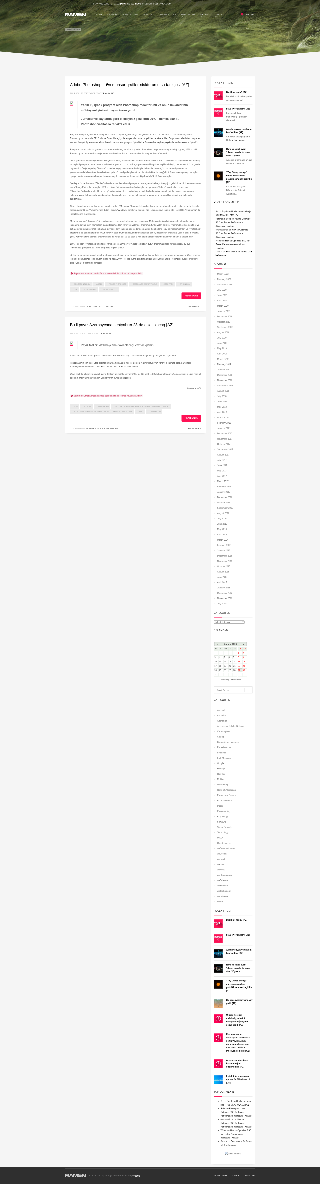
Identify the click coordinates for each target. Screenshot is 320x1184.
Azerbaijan (103, 406)
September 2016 (225, 508)
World (220, 901)
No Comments (194, 306)
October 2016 (223, 502)
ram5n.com (185, 284)
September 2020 (225, 284)
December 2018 (224, 375)
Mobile (220, 779)
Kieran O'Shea (235, 679)
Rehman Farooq (223, 219)
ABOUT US (250, 1175)
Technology (222, 832)
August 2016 (223, 513)
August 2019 (223, 332)
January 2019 (223, 369)
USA (75, 289)
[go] (248, 690)
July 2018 (221, 396)
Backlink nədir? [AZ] (236, 92)
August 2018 (223, 391)
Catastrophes (223, 731)
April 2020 (222, 300)
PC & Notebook (224, 800)
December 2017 (224, 433)
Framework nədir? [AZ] (238, 109)
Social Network (224, 827)
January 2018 (223, 428)
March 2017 (222, 481)
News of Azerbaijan (226, 790)
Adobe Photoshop (117, 284)
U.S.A (220, 838)
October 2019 (223, 322)
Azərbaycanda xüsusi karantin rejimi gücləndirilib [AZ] (237, 1063)
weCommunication (226, 848)
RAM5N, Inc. (108, 93)
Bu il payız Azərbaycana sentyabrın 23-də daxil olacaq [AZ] (122, 325)
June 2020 (222, 295)
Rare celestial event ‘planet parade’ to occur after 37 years (238, 152)
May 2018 (222, 407)
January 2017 (223, 492)
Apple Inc (221, 715)
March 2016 (222, 540)
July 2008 (221, 603)
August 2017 (223, 454)
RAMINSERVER (221, 1175)
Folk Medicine (224, 758)
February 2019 (224, 364)
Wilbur (219, 240)
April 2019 (222, 353)
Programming (223, 811)
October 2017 (223, 444)
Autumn (88, 406)
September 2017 (225, 449)
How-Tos (221, 774)
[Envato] (82, 3)
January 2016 (223, 550)
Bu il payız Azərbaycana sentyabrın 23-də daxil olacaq (142, 406)
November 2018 (224, 380)
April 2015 (222, 582)
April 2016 (222, 534)
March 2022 (222, 274)
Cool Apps (168, 284)
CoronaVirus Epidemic (228, 742)
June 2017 (222, 465)
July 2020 (221, 290)
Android (220, 710)
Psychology (222, 816)
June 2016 (222, 524)
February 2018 (224, 423)
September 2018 (225, 385)
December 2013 (224, 593)
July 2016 (221, 518)
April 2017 (222, 476)
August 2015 (223, 571)
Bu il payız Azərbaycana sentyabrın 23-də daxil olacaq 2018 (103, 411)
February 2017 (224, 486)
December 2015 (224, 556)
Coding (220, 736)
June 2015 (222, 577)
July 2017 (221, 460)
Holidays (221, 768)
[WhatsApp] (87, 3)
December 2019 (224, 316)
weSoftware (90, 289)
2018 (76, 406)
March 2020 (222, 306)
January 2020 (223, 311)
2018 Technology (82, 284)
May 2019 (222, 348)
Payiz (141, 411)
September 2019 (225, 327)
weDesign (221, 853)
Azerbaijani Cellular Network (230, 726)
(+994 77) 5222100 (130, 3)
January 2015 (223, 587)
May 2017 (222, 470)
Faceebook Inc (224, 747)
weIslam (221, 864)
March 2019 (222, 359)
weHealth (221, 859)
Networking (222, 784)
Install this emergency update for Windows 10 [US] (238, 1079)
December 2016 (224, 497)
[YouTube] (77, 3)
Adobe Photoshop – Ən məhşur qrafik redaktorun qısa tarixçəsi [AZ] (129, 84)
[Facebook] (67, 3)
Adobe (99, 284)
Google (220, 763)
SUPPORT (236, 1175)
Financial (221, 752)
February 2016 (224, 545)
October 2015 (223, 566)
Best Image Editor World (145, 284)
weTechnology (110, 289)
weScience (100, 428)
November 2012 (224, 598)
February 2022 (224, 279)
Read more (191, 295)
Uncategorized (224, 843)
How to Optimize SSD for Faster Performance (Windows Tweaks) (233, 222)
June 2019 (222, 343)
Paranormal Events (226, 795)
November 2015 (224, 561)
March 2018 (222, 417)
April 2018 (222, 412)
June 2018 (222, 401)
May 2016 (222, 529)
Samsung (221, 822)
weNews (90, 428)
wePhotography (224, 875)
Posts (220, 806)
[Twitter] (72, 3)
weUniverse (112, 428)
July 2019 (221, 338)
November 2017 (224, 439)
